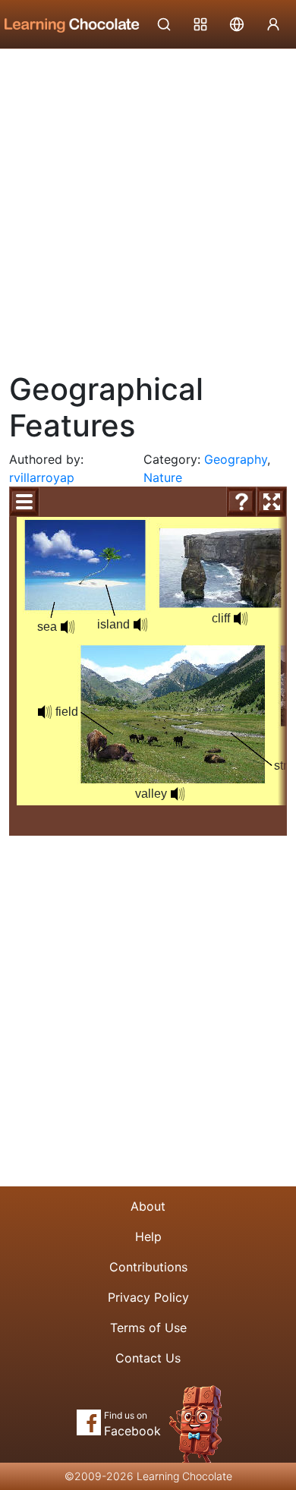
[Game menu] (24, 502)
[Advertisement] (148, 205)
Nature (162, 477)
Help (148, 1236)
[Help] (241, 502)
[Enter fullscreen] (272, 502)
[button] (67, 627)
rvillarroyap (41, 477)
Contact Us (148, 1358)
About (148, 1206)
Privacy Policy (148, 1297)
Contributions (148, 1266)
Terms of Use (148, 1327)
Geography (235, 459)
